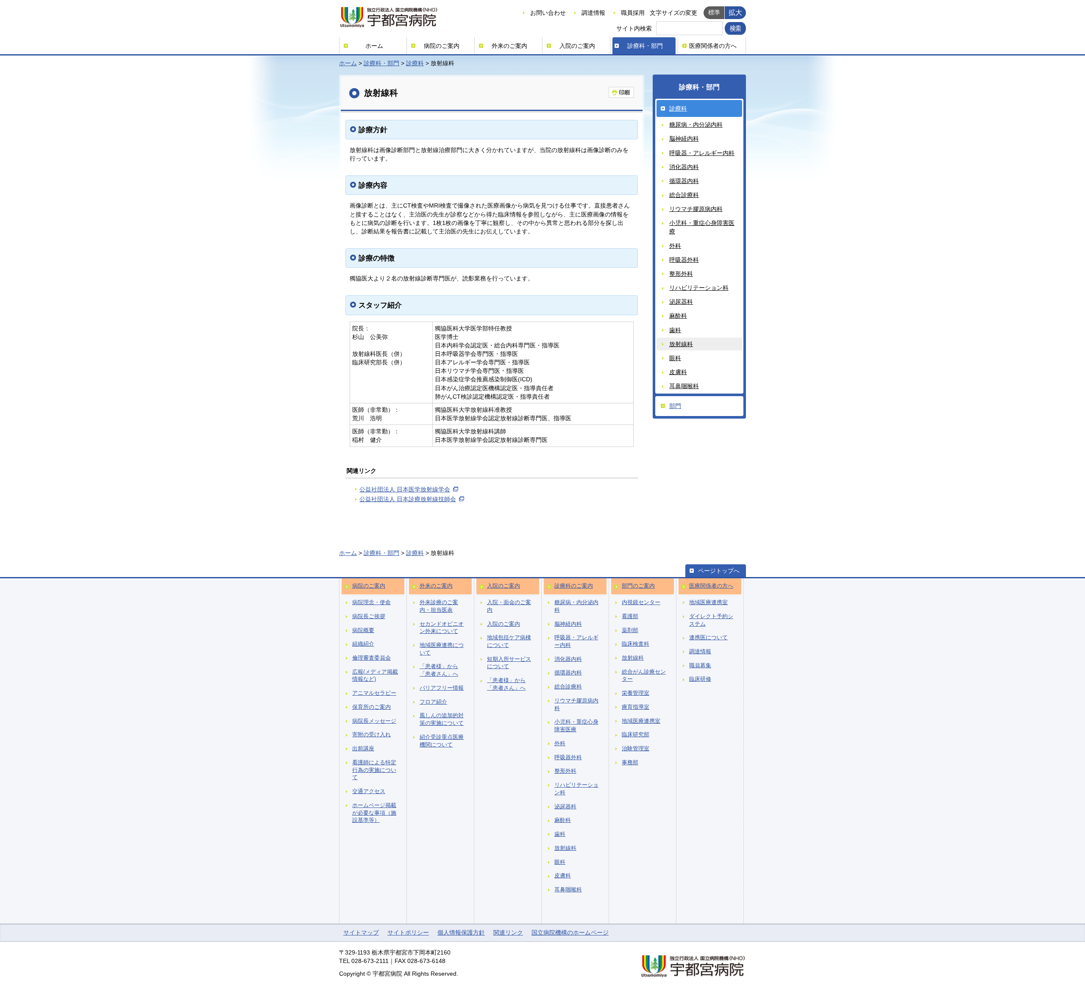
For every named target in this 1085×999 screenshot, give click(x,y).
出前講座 (363, 749)
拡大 (735, 12)
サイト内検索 (634, 28)
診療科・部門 (645, 45)
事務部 (630, 763)
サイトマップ (361, 932)
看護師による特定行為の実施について (374, 770)
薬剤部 (630, 630)
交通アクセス (368, 791)
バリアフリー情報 (442, 688)
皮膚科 (678, 372)
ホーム (374, 45)
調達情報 (593, 12)
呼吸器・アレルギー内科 (701, 153)
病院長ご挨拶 (368, 616)
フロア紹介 (433, 702)
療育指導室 (635, 707)
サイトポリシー (408, 932)
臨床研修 (700, 679)
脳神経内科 (684, 138)
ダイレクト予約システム (711, 620)
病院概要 (363, 630)
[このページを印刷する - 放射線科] (621, 92)
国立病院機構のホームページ (570, 932)
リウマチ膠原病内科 (696, 208)
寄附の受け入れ (371, 735)
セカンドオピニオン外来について (442, 628)
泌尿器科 (681, 301)
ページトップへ (719, 570)
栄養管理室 (635, 693)
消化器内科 (684, 167)
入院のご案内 (577, 45)
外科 (675, 245)
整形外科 (681, 273)
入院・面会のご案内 (509, 606)
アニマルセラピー (374, 693)
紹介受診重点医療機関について (442, 741)
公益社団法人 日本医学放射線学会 (404, 489)
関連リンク (508, 932)
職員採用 (633, 12)
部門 (675, 405)
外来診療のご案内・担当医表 (439, 606)
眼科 (675, 358)
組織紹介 (363, 644)
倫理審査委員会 (371, 658)
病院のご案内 (441, 45)
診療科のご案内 (573, 586)
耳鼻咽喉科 (684, 386)
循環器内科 (684, 181)
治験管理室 (635, 749)
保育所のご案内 (371, 707)
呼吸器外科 (684, 259)
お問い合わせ (548, 12)
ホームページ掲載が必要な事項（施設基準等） (374, 812)
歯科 (675, 330)
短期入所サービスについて (509, 663)
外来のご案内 (509, 45)
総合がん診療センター (644, 676)
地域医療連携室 (641, 721)
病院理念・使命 (371, 602)
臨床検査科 (635, 644)
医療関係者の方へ (713, 45)
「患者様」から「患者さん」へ (439, 670)
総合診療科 (684, 194)
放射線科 (681, 344)
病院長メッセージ (374, 721)
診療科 (415, 63)
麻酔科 (678, 315)
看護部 (630, 616)
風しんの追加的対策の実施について (442, 719)
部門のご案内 (638, 586)
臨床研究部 (635, 735)
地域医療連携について (442, 649)
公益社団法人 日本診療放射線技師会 (407, 499)
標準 (714, 12)
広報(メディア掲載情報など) (375, 676)
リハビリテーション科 (699, 287)
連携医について (708, 638)
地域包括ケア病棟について (509, 641)
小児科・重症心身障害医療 (701, 227)
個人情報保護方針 (461, 932)
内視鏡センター (641, 602)
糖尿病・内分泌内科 (696, 124)
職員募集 (700, 666)
